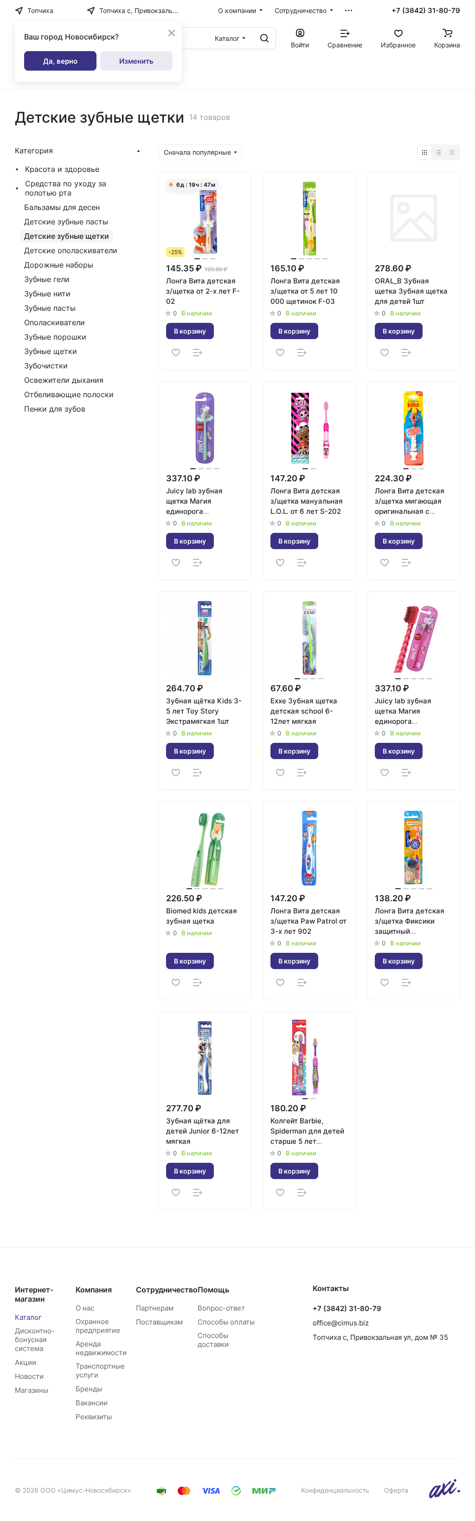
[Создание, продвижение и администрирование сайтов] (444, 1496)
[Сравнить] (197, 352)
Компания (94, 1289)
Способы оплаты (226, 1322)
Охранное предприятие (98, 1326)
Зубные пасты (50, 308)
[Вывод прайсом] (452, 152)
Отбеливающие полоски (69, 394)
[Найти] (264, 38)
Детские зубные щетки (66, 236)
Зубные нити (47, 293)
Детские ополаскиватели (70, 250)
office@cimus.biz (341, 1322)
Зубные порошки (55, 336)
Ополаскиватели (54, 322)
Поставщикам (159, 1322)
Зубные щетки (50, 351)
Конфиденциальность (335, 1490)
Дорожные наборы (58, 264)
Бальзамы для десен (62, 207)
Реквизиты (94, 1416)
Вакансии (92, 1402)
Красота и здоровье (62, 169)
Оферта (396, 1490)
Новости (29, 1376)
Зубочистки (46, 365)
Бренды (89, 1388)
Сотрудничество (167, 1289)
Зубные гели (47, 279)
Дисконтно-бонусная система (35, 1339)
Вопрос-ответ (221, 1308)
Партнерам (154, 1308)
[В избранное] (176, 352)
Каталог (28, 1317)
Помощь (213, 1289)
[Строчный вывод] (438, 152)
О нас (85, 1308)
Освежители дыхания (63, 380)
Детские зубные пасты (66, 221)
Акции (25, 1362)
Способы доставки (213, 1340)
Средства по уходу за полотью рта (65, 188)
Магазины (31, 1390)
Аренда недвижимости (101, 1348)
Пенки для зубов (54, 408)
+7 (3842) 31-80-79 (426, 11)
